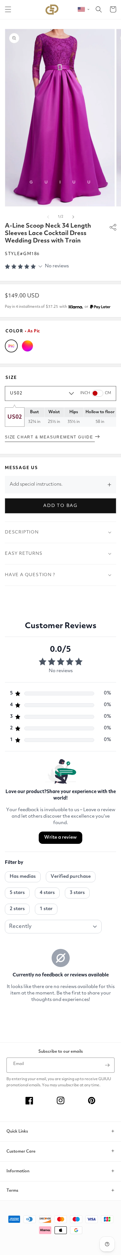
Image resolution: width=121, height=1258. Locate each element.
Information (17, 1171)
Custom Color (27, 345)
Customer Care (20, 1151)
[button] (8, 9)
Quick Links (17, 1131)
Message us (21, 468)
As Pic (11, 345)
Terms (12, 1190)
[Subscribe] (107, 1065)
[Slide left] (48, 216)
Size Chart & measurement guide (50, 437)
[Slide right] (73, 216)
